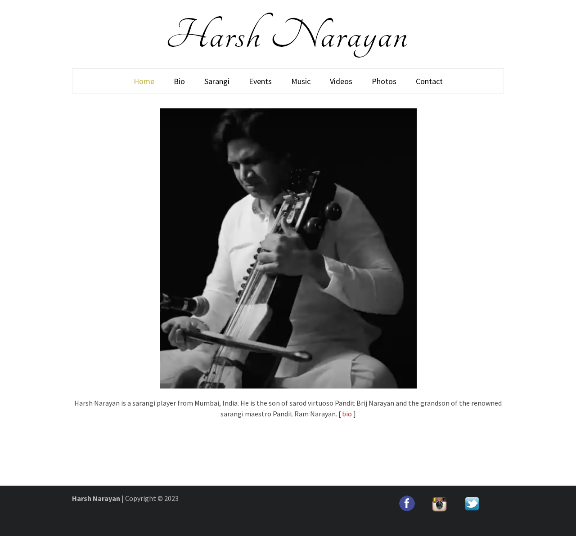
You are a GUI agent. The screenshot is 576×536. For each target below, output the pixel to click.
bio (347, 413)
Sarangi (217, 81)
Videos (341, 81)
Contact (429, 81)
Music (300, 81)
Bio (179, 81)
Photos (384, 81)
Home (144, 81)
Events (260, 81)
